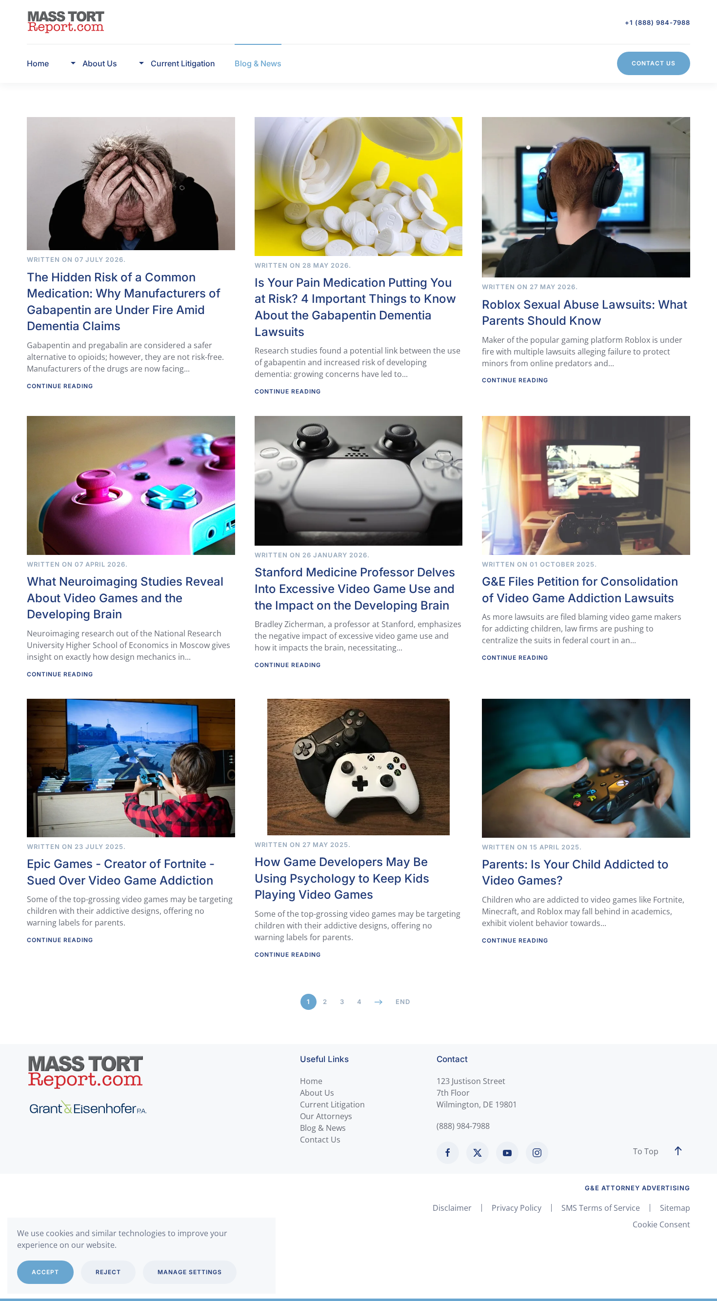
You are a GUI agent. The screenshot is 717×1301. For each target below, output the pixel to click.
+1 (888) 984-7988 (657, 22)
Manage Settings (190, 1272)
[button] (678, 1151)
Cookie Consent (661, 1224)
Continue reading (60, 386)
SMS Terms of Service (600, 1207)
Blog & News (258, 63)
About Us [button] (99, 63)
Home (38, 63)
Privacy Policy (516, 1207)
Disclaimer (452, 1207)
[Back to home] (66, 22)
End (403, 1001)
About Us (317, 1092)
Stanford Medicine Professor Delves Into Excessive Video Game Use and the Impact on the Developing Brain (355, 588)
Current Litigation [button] (183, 63)
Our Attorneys (326, 1116)
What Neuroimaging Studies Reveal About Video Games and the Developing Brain (125, 597)
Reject (108, 1272)
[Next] (378, 1002)
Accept (45, 1272)
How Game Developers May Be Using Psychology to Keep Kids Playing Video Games (342, 878)
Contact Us (654, 63)
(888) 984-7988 (463, 1126)
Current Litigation (332, 1104)
